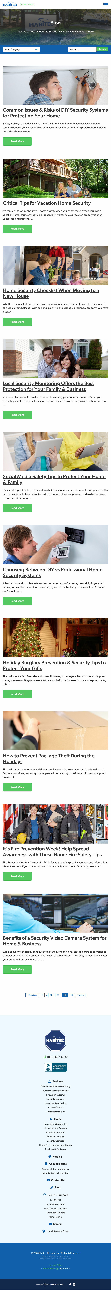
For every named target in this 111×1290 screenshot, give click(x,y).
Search (102, 49)
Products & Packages (55, 1149)
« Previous (32, 995)
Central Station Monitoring (55, 1169)
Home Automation (56, 1137)
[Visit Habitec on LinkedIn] (74, 1284)
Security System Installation (55, 1173)
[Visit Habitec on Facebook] (70, 1284)
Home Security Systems (55, 1128)
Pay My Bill (55, 1200)
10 (51, 995)
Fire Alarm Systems (55, 1095)
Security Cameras (55, 1099)
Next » (81, 995)
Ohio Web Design (50, 1269)
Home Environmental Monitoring (55, 1145)
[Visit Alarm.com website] (49, 1285)
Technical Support (56, 1213)
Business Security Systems (56, 1091)
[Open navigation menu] (105, 4)
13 (72, 995)
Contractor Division (55, 1112)
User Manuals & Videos (55, 1208)
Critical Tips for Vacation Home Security (47, 203)
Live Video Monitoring (55, 1103)
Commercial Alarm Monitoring (55, 1086)
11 (58, 995)
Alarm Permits (55, 1217)
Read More (17, 141)
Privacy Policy (50, 1258)
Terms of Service (62, 1258)
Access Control (55, 1107)
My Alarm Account (55, 1204)
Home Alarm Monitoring (55, 1124)
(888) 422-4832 (27, 5)
